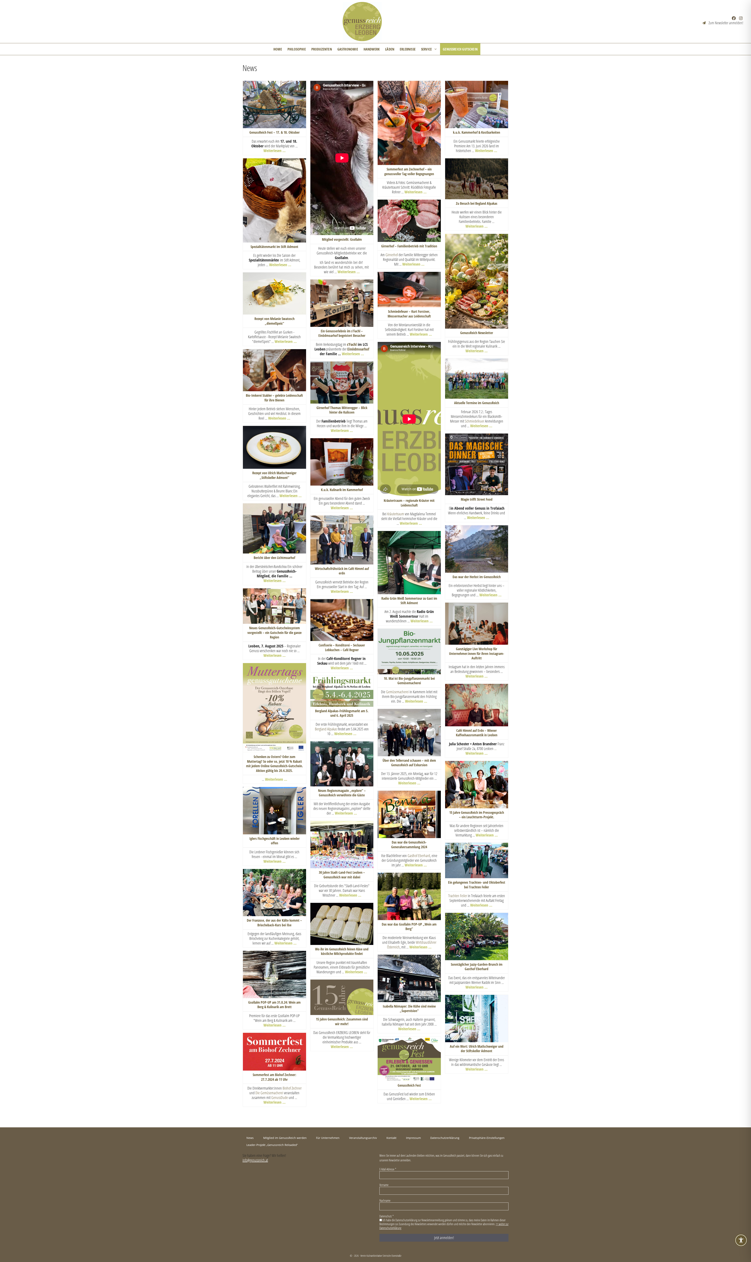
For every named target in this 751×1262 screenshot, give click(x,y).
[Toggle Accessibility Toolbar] (741, 1240)
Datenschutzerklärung (394, 644)
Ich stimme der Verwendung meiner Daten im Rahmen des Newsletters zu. (399, 639)
